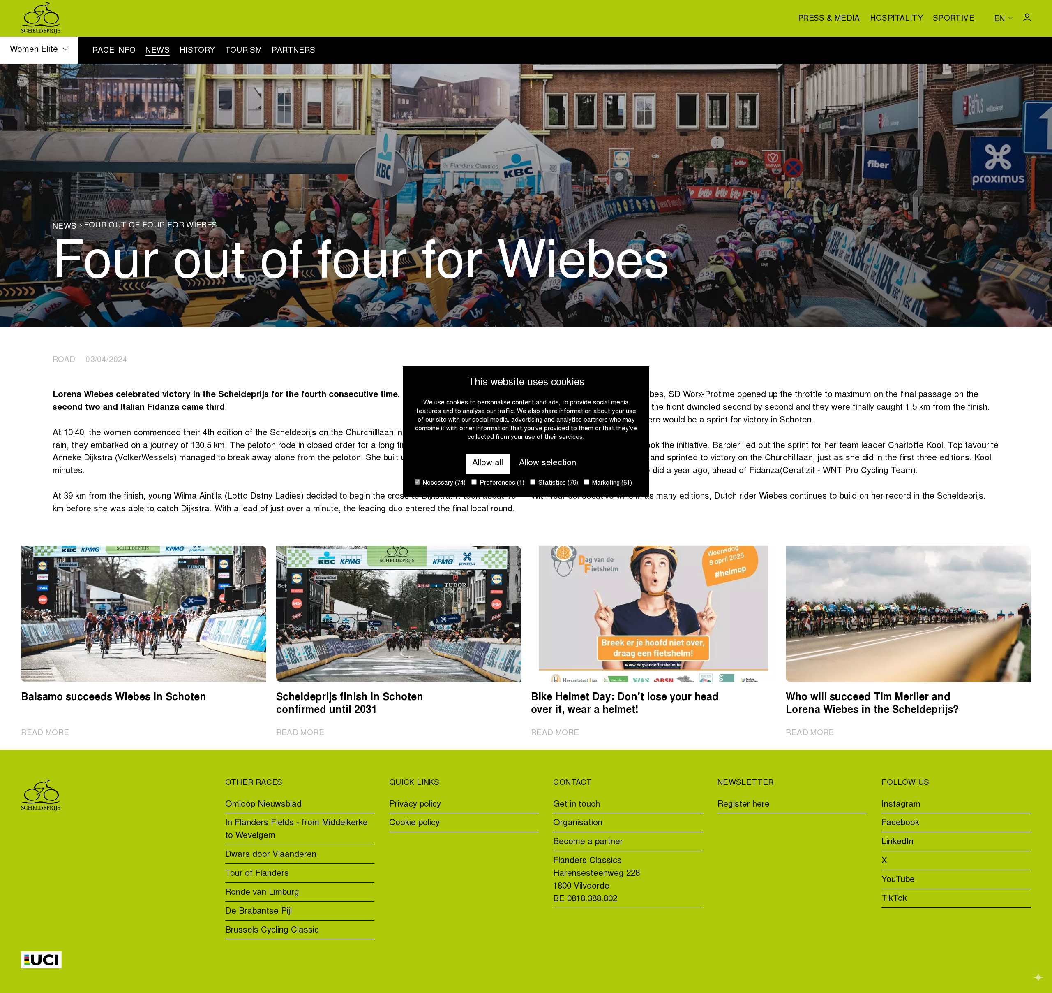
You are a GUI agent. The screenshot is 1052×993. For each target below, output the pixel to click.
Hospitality (896, 19)
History (197, 51)
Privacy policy (415, 804)
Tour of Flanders (257, 874)
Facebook (900, 823)
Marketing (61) (611, 483)
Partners (293, 51)
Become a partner (588, 842)
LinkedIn (897, 842)
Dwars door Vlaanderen (270, 855)
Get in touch (576, 804)
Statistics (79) (557, 483)
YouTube (898, 880)
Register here (743, 804)
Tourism (243, 51)
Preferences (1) (501, 483)
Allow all (487, 463)
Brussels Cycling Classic (272, 930)
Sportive (953, 19)
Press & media (829, 19)
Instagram (900, 804)
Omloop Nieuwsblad (263, 804)
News (157, 51)
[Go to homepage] (40, 18)
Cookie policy (414, 823)
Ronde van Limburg (262, 893)
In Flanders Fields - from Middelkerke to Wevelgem (296, 829)
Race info (114, 51)
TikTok (894, 899)
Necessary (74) (443, 483)
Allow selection (547, 463)
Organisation (577, 823)
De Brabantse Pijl (258, 911)
